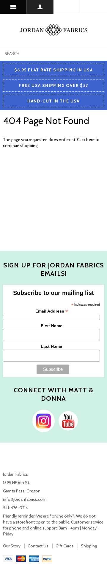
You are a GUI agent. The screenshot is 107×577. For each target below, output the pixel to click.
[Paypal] (47, 558)
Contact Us (38, 546)
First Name (51, 325)
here (90, 139)
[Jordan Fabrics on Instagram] (42, 420)
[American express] (34, 558)
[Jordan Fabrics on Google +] (67, 420)
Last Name (51, 346)
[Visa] (8, 558)
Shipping (89, 546)
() (93, 7)
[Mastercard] (21, 558)
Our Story (12, 546)
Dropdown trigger (40, 7)
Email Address (51, 311)
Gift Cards (65, 546)
